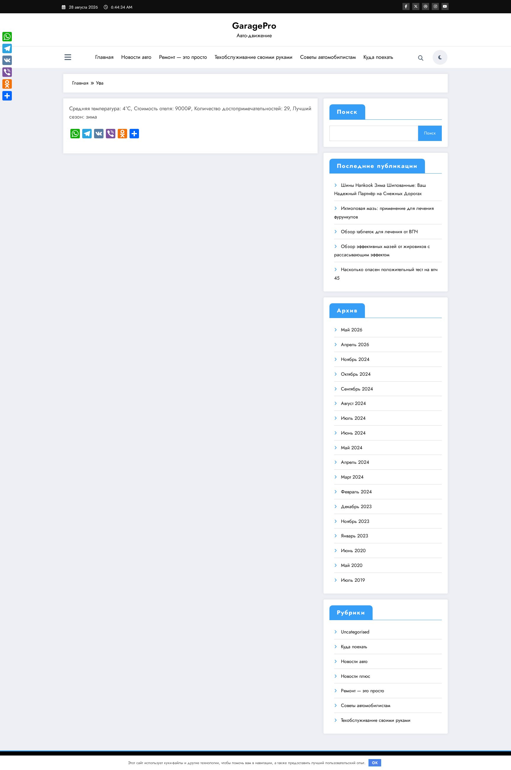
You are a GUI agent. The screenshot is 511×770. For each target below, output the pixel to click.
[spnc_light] (440, 57)
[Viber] (7, 72)
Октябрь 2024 (356, 374)
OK (375, 763)
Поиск (347, 112)
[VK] (7, 60)
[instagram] (435, 6)
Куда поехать (378, 57)
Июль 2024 (353, 418)
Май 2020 (352, 565)
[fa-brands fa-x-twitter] (415, 6)
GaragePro (254, 25)
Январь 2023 (354, 535)
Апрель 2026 (355, 344)
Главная (104, 57)
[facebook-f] (406, 6)
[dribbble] (425, 6)
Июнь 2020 (353, 550)
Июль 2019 (353, 580)
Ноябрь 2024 (355, 359)
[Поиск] (420, 58)
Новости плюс (355, 676)
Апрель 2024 (355, 462)
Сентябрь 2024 (357, 388)
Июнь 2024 (353, 432)
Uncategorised (355, 631)
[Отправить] (7, 96)
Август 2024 (353, 403)
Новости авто (136, 57)
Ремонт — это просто (183, 57)
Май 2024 (351, 447)
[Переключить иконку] (67, 58)
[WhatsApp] (7, 37)
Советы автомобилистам (328, 57)
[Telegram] (7, 48)
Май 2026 (351, 329)
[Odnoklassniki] (7, 84)
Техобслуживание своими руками (253, 57)
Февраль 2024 (356, 491)
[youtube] (445, 6)
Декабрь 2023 (356, 506)
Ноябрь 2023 (355, 521)
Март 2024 (352, 477)
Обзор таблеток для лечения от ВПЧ (379, 231)
